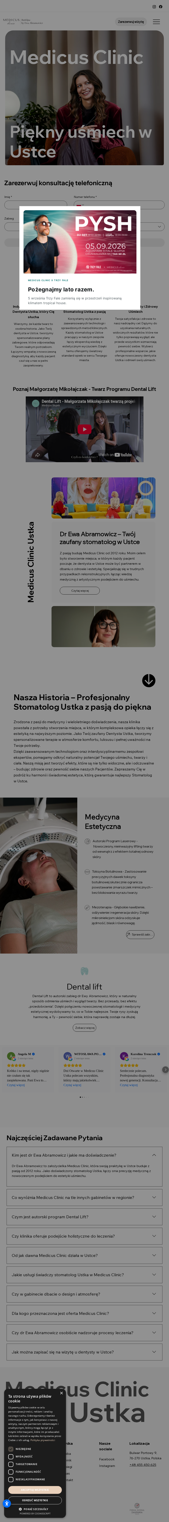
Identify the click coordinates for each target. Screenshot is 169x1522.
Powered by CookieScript (35, 1513)
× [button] (61, 1393)
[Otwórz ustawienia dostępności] (7, 1503)
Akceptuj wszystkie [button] (35, 1490)
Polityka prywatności (43, 1440)
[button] (129, 215)
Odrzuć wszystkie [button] (35, 1500)
